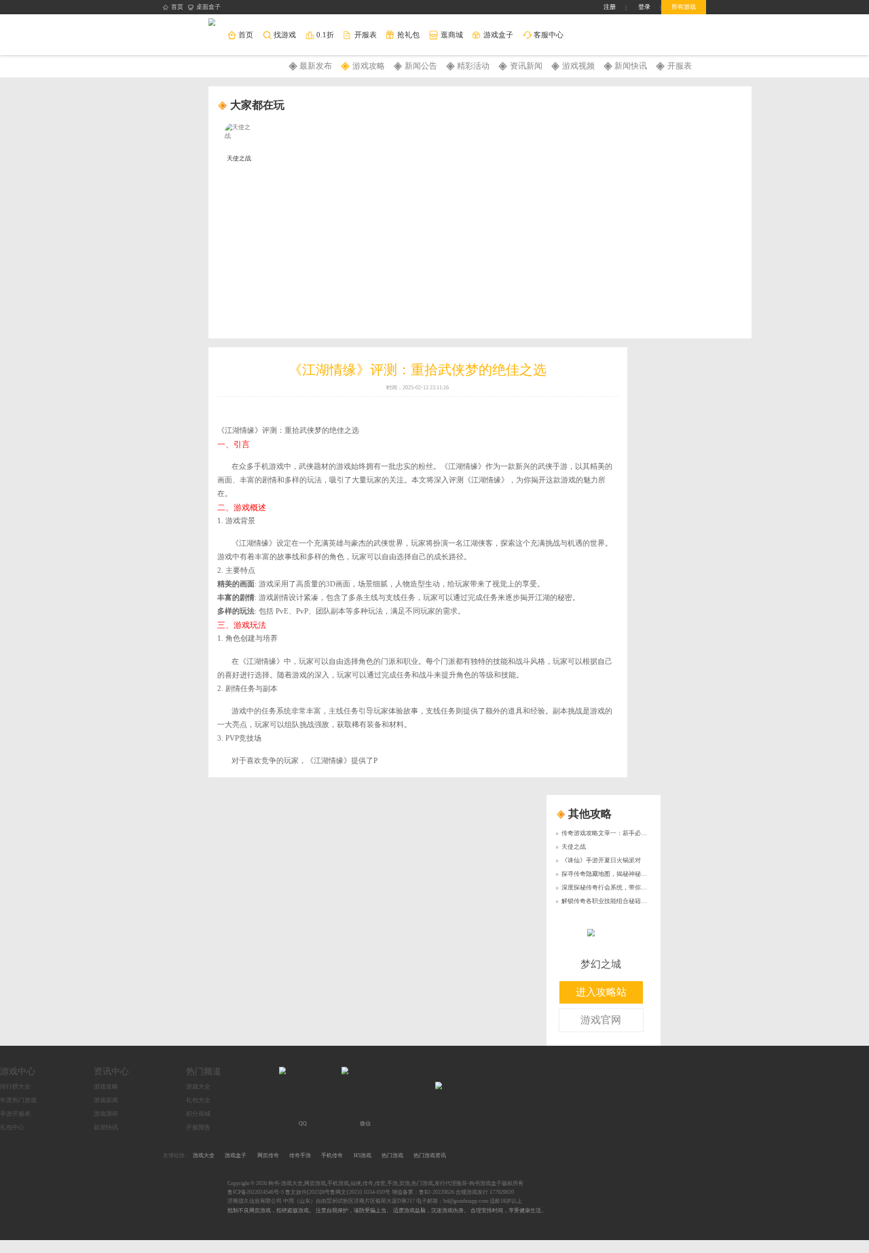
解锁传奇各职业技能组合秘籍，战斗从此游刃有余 (628, 901)
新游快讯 (106, 1127)
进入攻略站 (601, 992)
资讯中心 (111, 1071)
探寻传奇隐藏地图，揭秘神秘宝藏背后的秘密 (622, 873)
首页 (177, 6)
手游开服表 (15, 1113)
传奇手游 (300, 1155)
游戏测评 (106, 1113)
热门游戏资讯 (429, 1155)
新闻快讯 (630, 66)
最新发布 (315, 66)
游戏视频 (578, 66)
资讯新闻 (526, 66)
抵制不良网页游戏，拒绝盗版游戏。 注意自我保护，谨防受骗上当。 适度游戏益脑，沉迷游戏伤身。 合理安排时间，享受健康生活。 (387, 1210)
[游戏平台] (212, 22)
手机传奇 (332, 1155)
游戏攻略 (368, 66)
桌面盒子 (208, 6)
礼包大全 (198, 1100)
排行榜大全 (15, 1086)
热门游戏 (392, 1155)
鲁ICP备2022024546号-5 (255, 1192)
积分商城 (198, 1113)
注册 (610, 6)
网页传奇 (268, 1155)
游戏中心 (17, 1071)
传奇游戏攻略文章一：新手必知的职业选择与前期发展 (634, 833)
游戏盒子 (235, 1155)
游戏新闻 (106, 1100)
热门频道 (203, 1071)
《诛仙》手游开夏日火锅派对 (601, 860)
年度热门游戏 (18, 1100)
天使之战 (573, 846)
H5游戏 (362, 1155)
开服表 (679, 66)
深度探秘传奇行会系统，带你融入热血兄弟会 (622, 887)
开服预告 (198, 1127)
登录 (644, 6)
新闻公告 (421, 66)
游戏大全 (198, 1086)
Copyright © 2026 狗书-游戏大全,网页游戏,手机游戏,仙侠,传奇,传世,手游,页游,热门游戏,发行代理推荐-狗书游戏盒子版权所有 (375, 1183)
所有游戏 (683, 6)
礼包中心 (12, 1127)
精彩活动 (473, 66)
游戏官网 (600, 1019)
